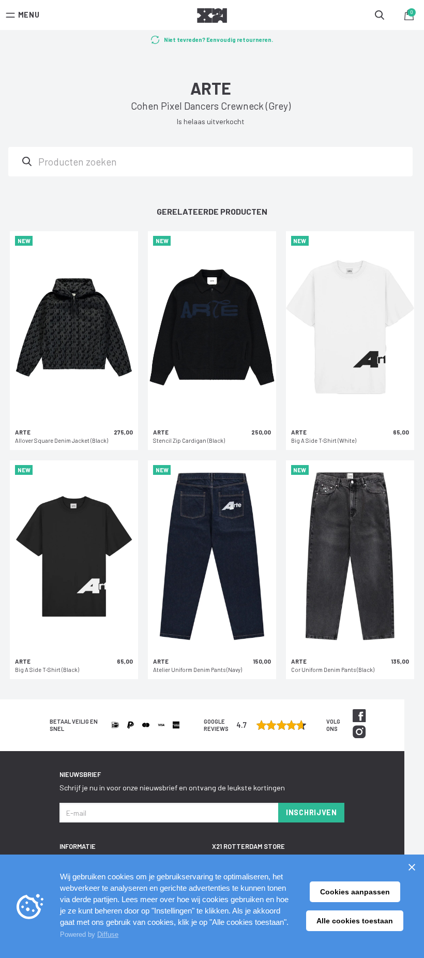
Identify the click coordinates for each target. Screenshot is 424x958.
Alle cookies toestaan (354, 921)
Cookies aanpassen (355, 892)
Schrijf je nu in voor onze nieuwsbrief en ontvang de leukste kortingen (172, 787)
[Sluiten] (411, 867)
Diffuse (107, 934)
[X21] (212, 17)
